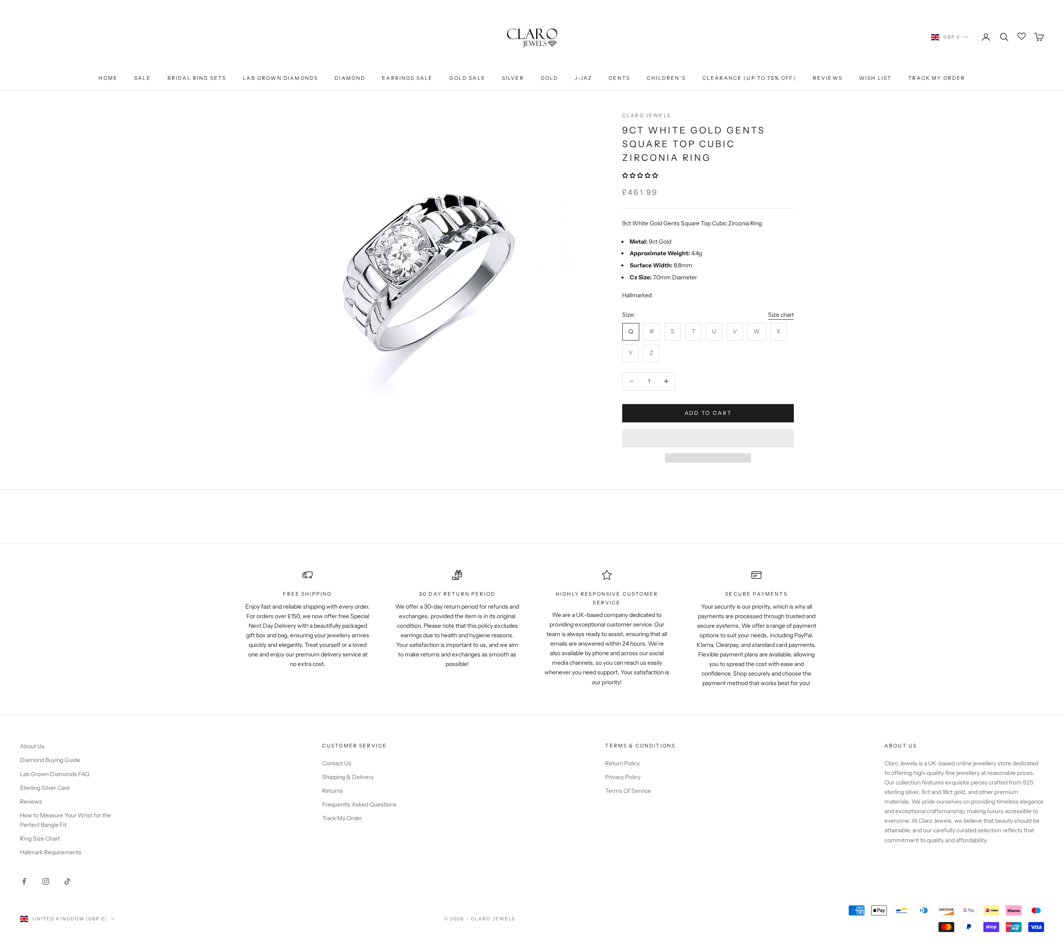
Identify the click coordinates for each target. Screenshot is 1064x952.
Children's (666, 78)
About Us (32, 746)
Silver (513, 78)
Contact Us (336, 763)
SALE (142, 78)
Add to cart (708, 412)
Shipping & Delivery (348, 777)
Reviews (827, 78)
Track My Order (936, 78)
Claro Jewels (646, 115)
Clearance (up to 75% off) (749, 78)
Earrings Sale (407, 78)
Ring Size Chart (40, 838)
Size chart (781, 314)
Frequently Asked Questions (359, 804)
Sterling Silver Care (45, 788)
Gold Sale (467, 78)
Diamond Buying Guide (50, 760)
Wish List (875, 78)
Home (108, 78)
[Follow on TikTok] (67, 881)
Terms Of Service (628, 790)
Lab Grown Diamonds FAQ (54, 774)
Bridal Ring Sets (197, 78)
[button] (640, 175)
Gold (550, 78)
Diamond (350, 78)
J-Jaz (583, 78)
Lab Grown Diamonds (280, 78)
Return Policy (622, 763)
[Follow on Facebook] (24, 881)
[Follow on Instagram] (46, 881)
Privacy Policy (622, 777)
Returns (332, 790)
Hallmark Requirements (50, 852)
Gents (619, 78)
